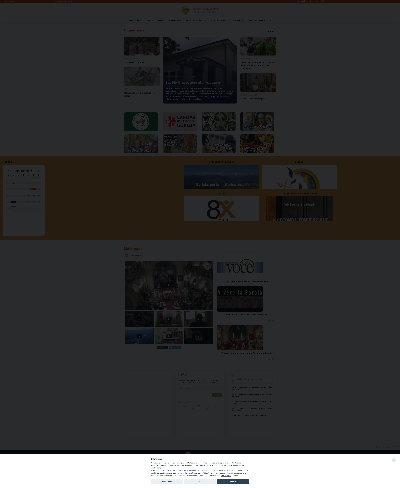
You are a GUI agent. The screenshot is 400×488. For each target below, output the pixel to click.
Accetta (233, 482)
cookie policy (226, 475)
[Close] (394, 460)
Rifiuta (200, 482)
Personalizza (167, 482)
